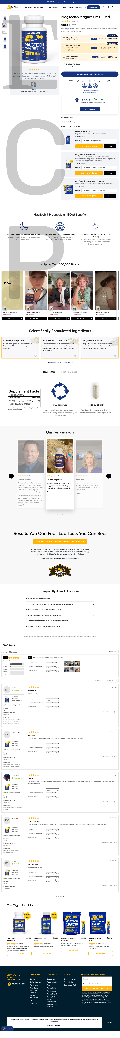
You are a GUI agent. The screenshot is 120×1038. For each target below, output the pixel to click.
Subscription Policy (70, 985)
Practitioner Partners (34, 992)
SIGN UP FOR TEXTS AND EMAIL (97, 988)
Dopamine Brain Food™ (40, 939)
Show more (59, 896)
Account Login (52, 991)
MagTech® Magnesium (85, 155)
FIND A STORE (90, 109)
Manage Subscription (77, 7)
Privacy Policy (69, 982)
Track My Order (52, 982)
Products (41, 7)
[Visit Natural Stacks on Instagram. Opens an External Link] (107, 1022)
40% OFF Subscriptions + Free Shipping (60, 2)
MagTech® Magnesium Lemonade (90, 181)
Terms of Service (70, 979)
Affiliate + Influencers (34, 996)
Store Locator (34, 1003)
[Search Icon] (104, 7)
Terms (83, 1003)
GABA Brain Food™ (83, 132)
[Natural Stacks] (12, 7)
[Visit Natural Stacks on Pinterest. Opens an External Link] (105, 1022)
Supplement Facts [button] (54, 362)
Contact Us (51, 979)
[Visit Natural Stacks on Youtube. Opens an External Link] (110, 1022)
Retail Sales (34, 988)
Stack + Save (53, 7)
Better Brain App (35, 982)
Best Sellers (30, 7)
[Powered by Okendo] (9, 652)
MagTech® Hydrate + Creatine (69, 939)
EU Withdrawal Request (52, 1005)
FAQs (49, 985)
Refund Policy (51, 988)
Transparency (34, 985)
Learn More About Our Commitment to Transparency (60, 558)
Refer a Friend (52, 994)
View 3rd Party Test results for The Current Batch (60, 541)
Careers (32, 1000)
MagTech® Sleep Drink (94, 939)
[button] (69, 21)
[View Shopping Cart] (112, 7)
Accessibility (51, 997)
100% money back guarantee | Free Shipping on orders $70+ (90, 81)
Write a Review (113, 651)
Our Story (33, 979)
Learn (63, 7)
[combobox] (85, 983)
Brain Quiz (93, 7)
